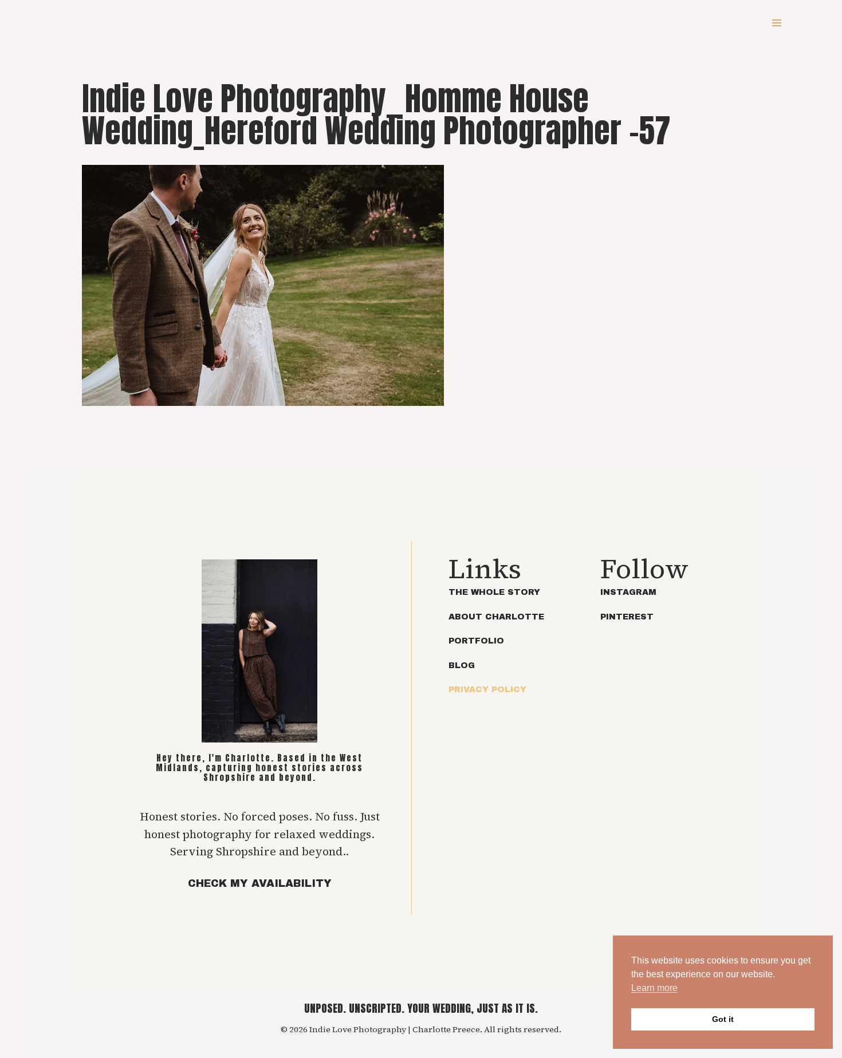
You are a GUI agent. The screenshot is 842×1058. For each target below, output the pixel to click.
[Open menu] (776, 22)
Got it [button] (723, 1019)
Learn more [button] (654, 988)
